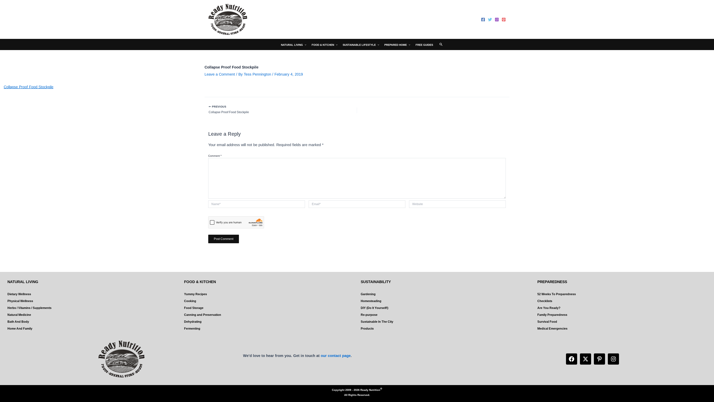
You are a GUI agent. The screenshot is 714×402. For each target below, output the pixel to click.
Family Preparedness (552, 314)
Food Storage (193, 308)
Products (367, 328)
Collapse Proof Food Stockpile (28, 87)
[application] (304, 45)
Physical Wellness (20, 301)
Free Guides (424, 44)
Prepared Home (395, 44)
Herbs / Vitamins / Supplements (29, 308)
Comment (214, 155)
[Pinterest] (504, 19)
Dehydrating (193, 321)
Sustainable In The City (377, 321)
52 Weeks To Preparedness (556, 294)
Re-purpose (369, 314)
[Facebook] (483, 19)
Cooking (190, 301)
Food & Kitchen (323, 44)
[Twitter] (490, 19)
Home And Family (19, 328)
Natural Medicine (19, 314)
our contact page (336, 356)
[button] (571, 359)
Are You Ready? (548, 308)
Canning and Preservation (202, 314)
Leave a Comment (220, 74)
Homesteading (371, 301)
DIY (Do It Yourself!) (374, 308)
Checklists (544, 301)
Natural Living (292, 44)
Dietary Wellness (19, 294)
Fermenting (192, 328)
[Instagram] (497, 19)
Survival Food (547, 321)
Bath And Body (18, 321)
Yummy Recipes (195, 294)
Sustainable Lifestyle (359, 44)
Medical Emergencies (552, 328)
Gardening (368, 294)
